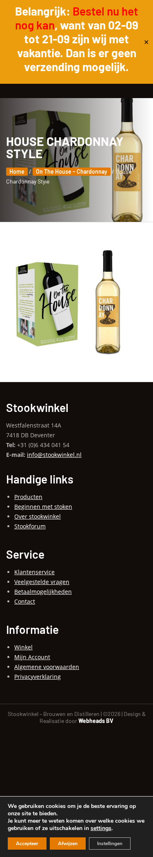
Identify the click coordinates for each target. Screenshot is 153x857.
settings (101, 828)
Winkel (23, 647)
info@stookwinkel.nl (54, 455)
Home (16, 171)
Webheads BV (95, 720)
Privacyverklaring (37, 676)
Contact (24, 601)
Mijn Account (32, 657)
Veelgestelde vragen (41, 582)
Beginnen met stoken (43, 506)
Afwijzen (68, 843)
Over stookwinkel (37, 516)
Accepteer (27, 843)
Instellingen (109, 843)
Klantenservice (34, 572)
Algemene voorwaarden (46, 667)
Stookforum (30, 526)
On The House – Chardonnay (71, 171)
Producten (28, 497)
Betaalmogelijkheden (43, 591)
